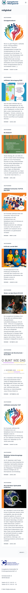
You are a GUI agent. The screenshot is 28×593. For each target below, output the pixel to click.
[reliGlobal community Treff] (14, 416)
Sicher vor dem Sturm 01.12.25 (13, 293)
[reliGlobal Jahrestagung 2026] (14, 92)
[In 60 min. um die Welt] (14, 258)
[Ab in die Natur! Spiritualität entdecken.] (14, 499)
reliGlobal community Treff (12, 405)
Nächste (22, 552)
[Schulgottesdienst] (14, 32)
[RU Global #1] (14, 144)
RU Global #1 (8, 132)
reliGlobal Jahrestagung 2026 (13, 80)
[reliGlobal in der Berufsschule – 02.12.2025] (14, 366)
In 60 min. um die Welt (11, 246)
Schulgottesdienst (9, 20)
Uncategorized (7, 17)
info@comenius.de (10, 589)
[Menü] (25, 2)
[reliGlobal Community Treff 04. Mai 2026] (14, 202)
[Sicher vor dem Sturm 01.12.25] (14, 304)
